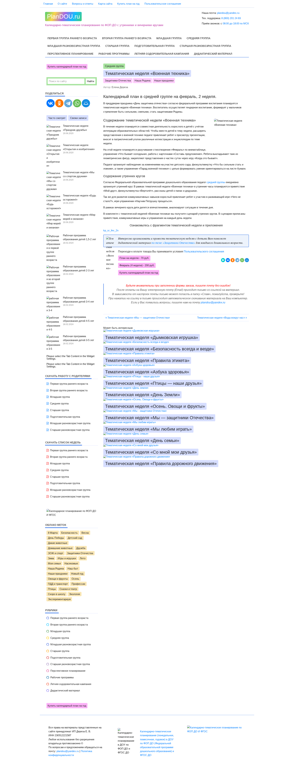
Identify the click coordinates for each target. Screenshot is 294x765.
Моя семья (54, 563)
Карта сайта (105, 3)
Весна (85, 532)
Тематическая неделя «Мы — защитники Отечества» (159, 417)
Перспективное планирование (70, 53)
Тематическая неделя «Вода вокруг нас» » (222, 317)
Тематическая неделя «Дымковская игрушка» (151, 337)
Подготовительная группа (154, 46)
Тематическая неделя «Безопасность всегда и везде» (159, 349)
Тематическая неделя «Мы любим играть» (148, 429)
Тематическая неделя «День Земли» (142, 394)
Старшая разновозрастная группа (205, 46)
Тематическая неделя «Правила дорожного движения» (161, 463)
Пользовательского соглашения (204, 251)
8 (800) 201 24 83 (231, 18)
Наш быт (73, 568)
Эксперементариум (59, 599)
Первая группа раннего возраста (72, 38)
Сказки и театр (68, 589)
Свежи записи (78, 118)
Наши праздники (164, 80)
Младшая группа (169, 38)
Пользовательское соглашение (162, 3)
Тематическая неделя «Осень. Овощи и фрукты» (155, 406)
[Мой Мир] (247, 260)
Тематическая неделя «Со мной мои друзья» (151, 452)
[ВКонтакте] (228, 260)
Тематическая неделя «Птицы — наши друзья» (153, 383)
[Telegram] (237, 260)
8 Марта (53, 532)
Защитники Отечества (118, 80)
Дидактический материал (213, 53)
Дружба (80, 548)
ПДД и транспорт (58, 584)
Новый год (77, 573)
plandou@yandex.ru (228, 12)
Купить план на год (128, 3)
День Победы (56, 538)
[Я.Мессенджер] (223, 260)
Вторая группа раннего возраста (126, 38)
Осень (75, 578)
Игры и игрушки (67, 558)
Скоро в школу (56, 594)
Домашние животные (60, 548)
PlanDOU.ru (63, 16)
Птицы (52, 589)
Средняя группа (198, 38)
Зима (51, 558)
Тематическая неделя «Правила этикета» (147, 360)
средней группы (216, 182)
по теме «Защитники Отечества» (173, 242)
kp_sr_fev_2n (110, 230)
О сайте (62, 3)
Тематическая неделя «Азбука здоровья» (147, 371)
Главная (48, 3)
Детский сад (75, 538)
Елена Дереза (120, 87)
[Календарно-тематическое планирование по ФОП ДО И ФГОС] (216, 731)
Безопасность (69, 532)
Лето (82, 558)
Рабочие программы (114, 53)
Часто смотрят (57, 118)
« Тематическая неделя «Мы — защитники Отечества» (137, 317)
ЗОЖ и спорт (55, 553)
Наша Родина (142, 80)
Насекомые (71, 563)
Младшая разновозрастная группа (73, 46)
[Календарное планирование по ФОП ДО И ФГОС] (71, 514)
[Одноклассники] (233, 260)
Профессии (78, 584)
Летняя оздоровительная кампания (161, 53)
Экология (74, 594)
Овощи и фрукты (58, 578)
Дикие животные (57, 543)
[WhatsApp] (242, 260)
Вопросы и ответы (82, 3)
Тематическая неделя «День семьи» (142, 440)
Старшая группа (117, 46)
